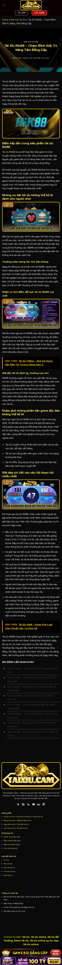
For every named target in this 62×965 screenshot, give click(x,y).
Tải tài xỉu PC (38, 817)
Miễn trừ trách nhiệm (12, 844)
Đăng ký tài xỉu (10, 820)
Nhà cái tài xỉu (9, 867)
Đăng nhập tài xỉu (24, 820)
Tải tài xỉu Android (23, 817)
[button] (4, 5)
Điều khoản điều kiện (12, 840)
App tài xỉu (8, 875)
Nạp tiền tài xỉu (10, 824)
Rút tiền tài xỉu (23, 824)
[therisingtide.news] (31, 5)
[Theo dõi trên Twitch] (44, 804)
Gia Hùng (45, 58)
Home (5, 19)
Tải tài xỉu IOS (9, 817)
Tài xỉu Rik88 (8, 151)
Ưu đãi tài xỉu (22, 828)
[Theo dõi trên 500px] (38, 804)
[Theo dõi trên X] (18, 804)
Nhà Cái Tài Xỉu (18, 19)
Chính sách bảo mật (12, 837)
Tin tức (6, 860)
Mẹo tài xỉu (8, 864)
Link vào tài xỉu (10, 828)
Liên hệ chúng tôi (11, 848)
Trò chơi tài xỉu (9, 871)
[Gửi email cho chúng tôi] (23, 804)
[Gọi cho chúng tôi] (28, 804)
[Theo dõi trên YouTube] (33, 804)
